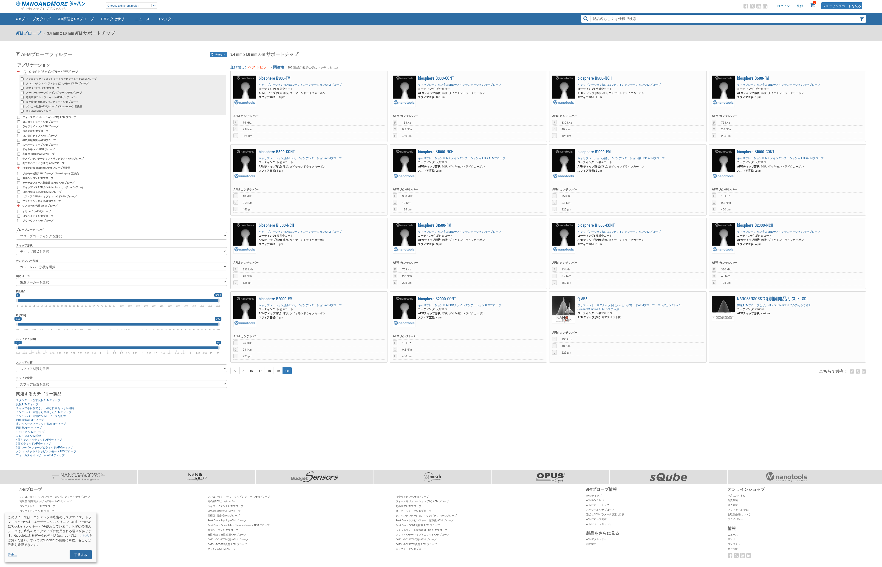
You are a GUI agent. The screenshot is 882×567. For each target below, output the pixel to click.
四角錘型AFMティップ (30, 420)
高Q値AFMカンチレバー (40, 111)
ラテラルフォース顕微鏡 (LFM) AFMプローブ (48, 182)
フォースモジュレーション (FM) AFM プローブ (49, 117)
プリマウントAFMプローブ (38, 220)
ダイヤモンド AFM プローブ (39, 149)
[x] (858, 371)
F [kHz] (20, 291)
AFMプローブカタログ (33, 18)
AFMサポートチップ (597, 505)
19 (278, 371)
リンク (731, 539)
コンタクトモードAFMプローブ (40, 121)
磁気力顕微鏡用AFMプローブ (39, 140)
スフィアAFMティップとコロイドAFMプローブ (49, 196)
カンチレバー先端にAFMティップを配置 (41, 416)
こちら (84, 535)
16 (251, 371)
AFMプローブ (28, 33)
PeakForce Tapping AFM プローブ (227, 520)
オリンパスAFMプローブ (37, 211)
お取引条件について (739, 514)
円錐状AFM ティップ (29, 427)
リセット (220, 54)
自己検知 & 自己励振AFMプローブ (42, 191)
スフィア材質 (24, 362)
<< (235, 371)
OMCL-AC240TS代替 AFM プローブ (416, 539)
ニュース (142, 18)
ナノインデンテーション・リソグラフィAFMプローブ (53, 158)
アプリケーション (33, 64)
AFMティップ (594, 495)
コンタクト (166, 18)
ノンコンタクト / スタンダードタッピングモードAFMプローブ (61, 78)
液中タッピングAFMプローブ (42, 88)
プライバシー (735, 519)
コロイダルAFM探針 (28, 435)
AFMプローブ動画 (596, 519)
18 (269, 371)
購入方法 (733, 505)
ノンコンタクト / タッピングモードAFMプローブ (46, 451)
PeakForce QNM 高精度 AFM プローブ (418, 525)
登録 (800, 5)
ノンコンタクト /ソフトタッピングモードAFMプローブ (57, 83)
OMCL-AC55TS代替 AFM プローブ (227, 544)
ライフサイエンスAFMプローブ (40, 126)
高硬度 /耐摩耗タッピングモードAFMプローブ (52, 101)
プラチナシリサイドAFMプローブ (42, 201)
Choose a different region (123, 5)
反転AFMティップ (27, 404)
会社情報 (733, 548)
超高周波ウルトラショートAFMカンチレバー (51, 97)
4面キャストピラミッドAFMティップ (39, 439)
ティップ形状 (24, 245)
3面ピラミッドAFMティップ (33, 443)
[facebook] (852, 371)
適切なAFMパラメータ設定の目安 (605, 514)
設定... (12, 554)
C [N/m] (21, 315)
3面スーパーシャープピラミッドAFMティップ (44, 447)
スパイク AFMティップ (30, 432)
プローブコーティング (30, 230)
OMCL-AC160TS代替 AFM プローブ (228, 539)
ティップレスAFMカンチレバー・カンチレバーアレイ (53, 187)
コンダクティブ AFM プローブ (40, 135)
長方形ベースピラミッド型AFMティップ (41, 423)
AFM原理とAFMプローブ (76, 18)
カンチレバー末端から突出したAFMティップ (43, 412)
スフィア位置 (24, 378)
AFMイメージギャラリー (600, 524)
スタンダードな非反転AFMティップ (38, 400)
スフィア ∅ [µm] (26, 339)
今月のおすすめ (736, 495)
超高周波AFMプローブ (35, 131)
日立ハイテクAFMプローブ (38, 216)
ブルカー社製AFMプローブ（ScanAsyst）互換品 (54, 106)
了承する (80, 554)
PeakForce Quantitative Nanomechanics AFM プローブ (239, 525)
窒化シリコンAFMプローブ (38, 178)
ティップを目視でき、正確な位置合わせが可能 (45, 408)
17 (260, 371)
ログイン (783, 5)
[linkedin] (864, 371)
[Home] (58, 5)
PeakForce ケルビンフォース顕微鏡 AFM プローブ (424, 520)
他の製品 (591, 544)
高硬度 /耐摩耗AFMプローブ (39, 154)
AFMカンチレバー (596, 500)
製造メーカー (24, 276)
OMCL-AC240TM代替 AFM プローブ (416, 544)
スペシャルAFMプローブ (600, 509)
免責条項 (733, 500)
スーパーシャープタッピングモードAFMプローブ (54, 92)
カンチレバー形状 (27, 261)
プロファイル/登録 (738, 509)
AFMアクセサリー (114, 18)
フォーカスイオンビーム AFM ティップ (40, 455)
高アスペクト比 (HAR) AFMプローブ (44, 163)
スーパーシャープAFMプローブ (40, 144)
